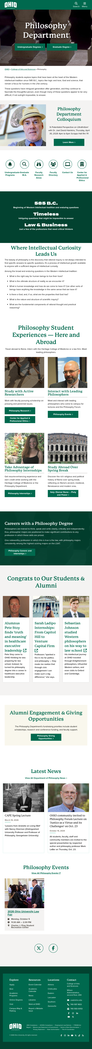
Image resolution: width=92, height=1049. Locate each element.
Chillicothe (52, 989)
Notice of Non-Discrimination (69, 1027)
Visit (11, 1004)
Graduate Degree (61, 46)
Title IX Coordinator (68, 1029)
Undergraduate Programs (12, 174)
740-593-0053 (76, 1009)
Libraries (32, 999)
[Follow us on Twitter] (73, 1017)
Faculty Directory (53, 174)
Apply (11, 984)
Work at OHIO (34, 1004)
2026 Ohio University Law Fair (23, 913)
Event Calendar (35, 984)
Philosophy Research (19, 410)
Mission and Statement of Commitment (45, 1027)
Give (11, 989)
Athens (51, 984)
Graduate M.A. (25, 174)
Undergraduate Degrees (29, 46)
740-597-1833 (76, 1004)
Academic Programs (13, 994)
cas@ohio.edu (76, 1000)
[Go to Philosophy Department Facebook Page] (53, 948)
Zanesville (52, 1006)
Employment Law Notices (63, 1025)
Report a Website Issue (36, 1009)
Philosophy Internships (19, 493)
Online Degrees (16, 999)
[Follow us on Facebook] (69, 1013)
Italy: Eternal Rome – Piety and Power (63, 493)
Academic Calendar (33, 990)
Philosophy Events (62, 414)
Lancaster (52, 997)
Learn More (68, 142)
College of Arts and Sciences (23, 69)
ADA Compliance (32, 1025)
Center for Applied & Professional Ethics (83, 176)
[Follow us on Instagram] (73, 1013)
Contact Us (67, 172)
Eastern (51, 993)
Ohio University (19, 1035)
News (31, 995)
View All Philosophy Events (46, 873)
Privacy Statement (39, 1029)
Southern (51, 1001)
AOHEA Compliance (46, 1025)
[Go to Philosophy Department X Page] (38, 948)
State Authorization (53, 1029)
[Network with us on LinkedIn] (77, 1013)
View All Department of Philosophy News (45, 778)
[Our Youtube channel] (69, 1017)
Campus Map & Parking (15, 1009)
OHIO (7, 69)
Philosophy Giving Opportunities (46, 737)
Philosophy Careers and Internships (20, 552)
